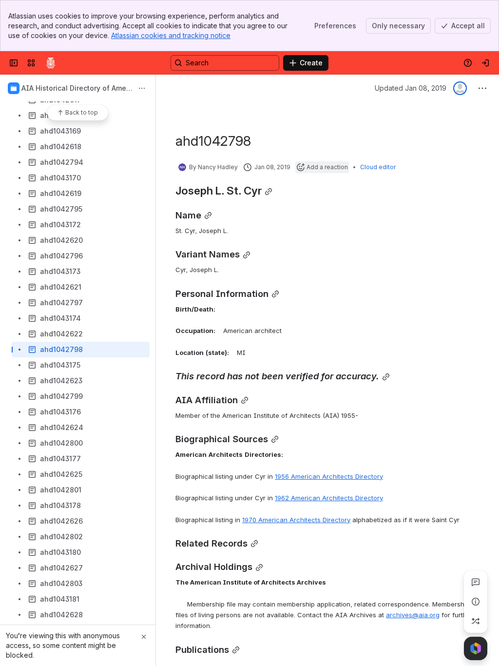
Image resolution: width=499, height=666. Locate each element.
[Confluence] (50, 63)
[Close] (144, 637)
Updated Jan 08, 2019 (410, 88)
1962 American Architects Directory (329, 498)
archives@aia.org (413, 615)
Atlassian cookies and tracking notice (170, 35)
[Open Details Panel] (475, 601)
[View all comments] (475, 582)
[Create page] (475, 621)
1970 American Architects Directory (296, 520)
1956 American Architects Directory (329, 476)
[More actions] (142, 88)
